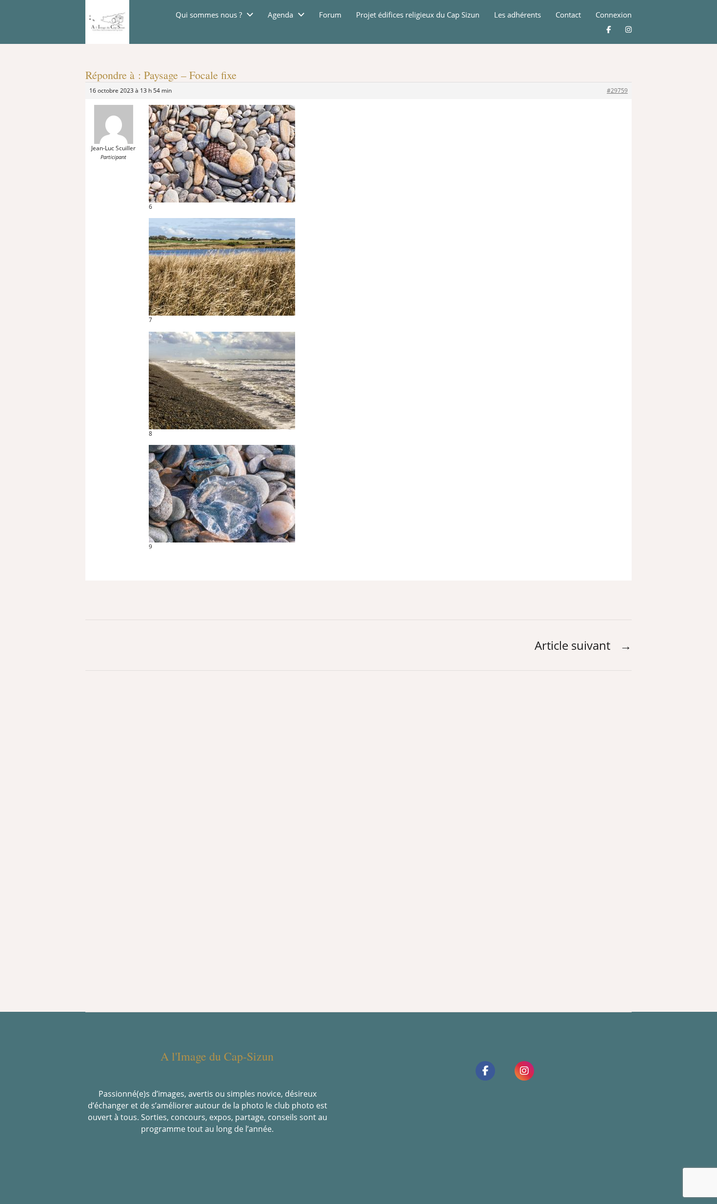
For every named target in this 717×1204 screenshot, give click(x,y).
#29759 (617, 90)
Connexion (614, 15)
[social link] (485, 1071)
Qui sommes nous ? (209, 15)
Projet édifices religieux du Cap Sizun (417, 15)
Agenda (280, 15)
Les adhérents (517, 15)
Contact (568, 15)
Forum (330, 15)
